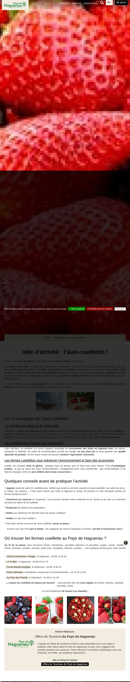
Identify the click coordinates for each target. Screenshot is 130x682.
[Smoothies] (18, 610)
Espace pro (90, 3)
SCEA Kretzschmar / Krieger (21, 556)
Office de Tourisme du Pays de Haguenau (65, 664)
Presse (77, 3)
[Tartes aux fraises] (80, 610)
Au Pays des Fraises (17, 577)
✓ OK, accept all (76, 309)
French (109, 2)
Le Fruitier (11, 561)
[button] (121, 2)
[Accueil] (15, 5)
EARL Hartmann (15, 572)
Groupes (65, 3)
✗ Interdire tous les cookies (99, 309)
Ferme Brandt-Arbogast (18, 567)
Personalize (120, 309)
